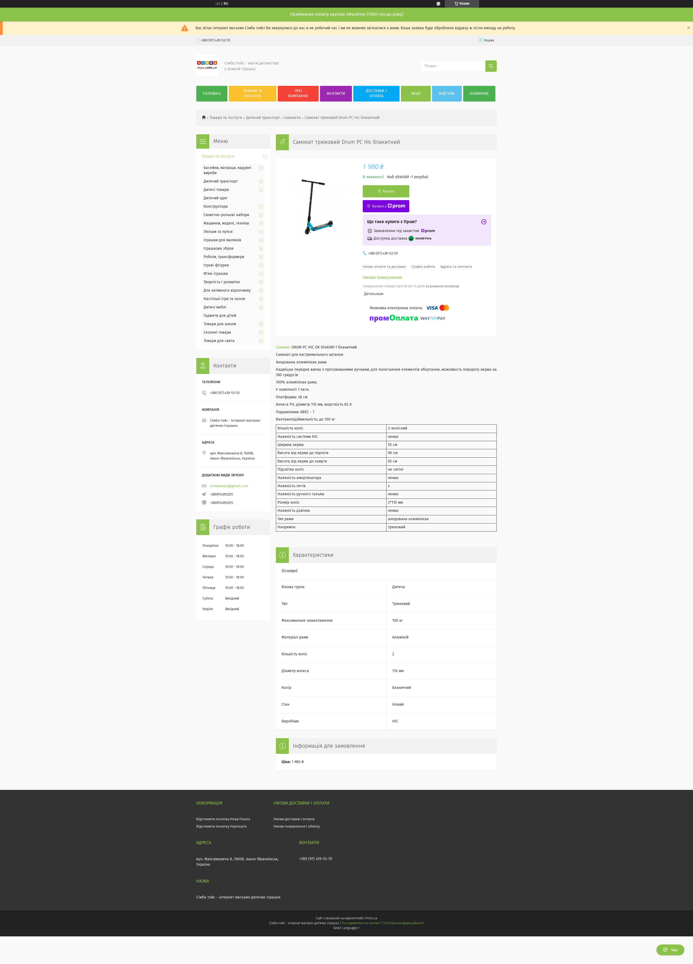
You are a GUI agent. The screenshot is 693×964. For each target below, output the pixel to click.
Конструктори (216, 207)
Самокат (283, 347)
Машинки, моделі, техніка (226, 223)
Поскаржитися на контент (361, 923)
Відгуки (447, 94)
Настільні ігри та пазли (224, 299)
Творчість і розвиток (222, 282)
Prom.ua (371, 918)
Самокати (292, 118)
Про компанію (298, 93)
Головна (212, 94)
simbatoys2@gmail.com (229, 486)
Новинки (479, 94)
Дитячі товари (216, 190)
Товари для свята (219, 341)
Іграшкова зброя (219, 248)
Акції (416, 94)
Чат (674, 950)
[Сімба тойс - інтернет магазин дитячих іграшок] (207, 75)
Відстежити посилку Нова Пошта (223, 819)
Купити (388, 191)
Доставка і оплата (376, 93)
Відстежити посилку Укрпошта (221, 826)
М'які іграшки (216, 274)
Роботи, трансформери (224, 257)
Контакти (336, 94)
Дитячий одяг (216, 198)
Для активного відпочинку (227, 290)
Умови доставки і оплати (294, 819)
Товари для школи (220, 324)
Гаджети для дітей (220, 316)
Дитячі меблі (215, 307)
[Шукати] (491, 66)
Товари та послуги (253, 93)
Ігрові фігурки (216, 265)
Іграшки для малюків (222, 240)
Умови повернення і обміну (296, 826)
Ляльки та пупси (218, 232)
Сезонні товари (217, 332)
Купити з (379, 206)
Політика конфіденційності (403, 923)
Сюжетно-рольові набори (226, 215)
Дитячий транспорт (263, 118)
